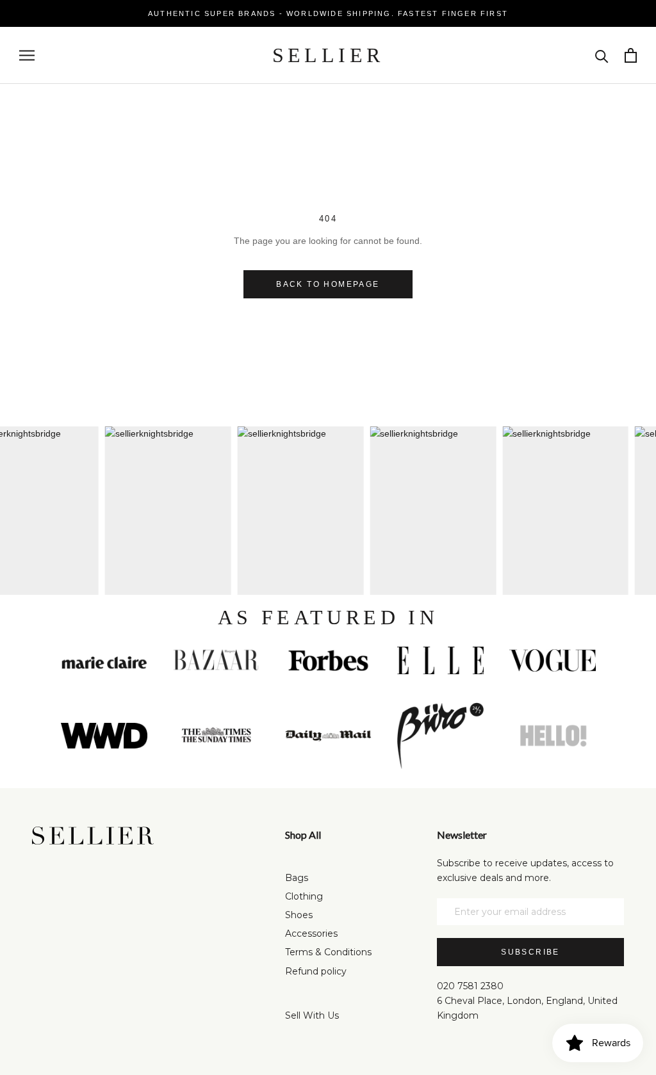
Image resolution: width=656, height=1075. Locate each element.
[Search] (602, 55)
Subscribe (530, 952)
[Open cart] (631, 55)
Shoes (299, 915)
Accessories (311, 933)
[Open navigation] (27, 55)
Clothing (304, 896)
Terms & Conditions (328, 952)
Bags (296, 878)
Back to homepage (327, 284)
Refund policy (316, 971)
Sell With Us (312, 1015)
